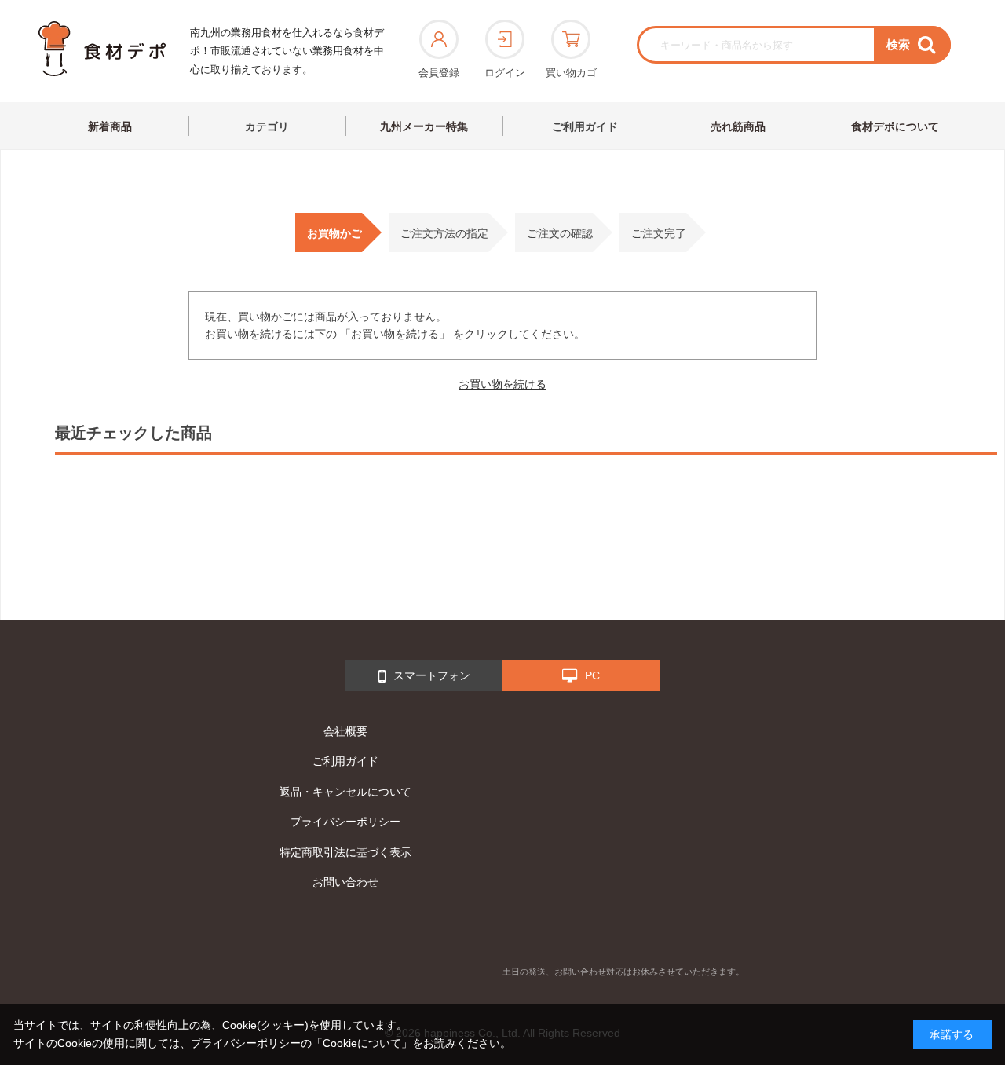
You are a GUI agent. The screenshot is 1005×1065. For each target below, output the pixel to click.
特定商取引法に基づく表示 (345, 852)
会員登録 (438, 73)
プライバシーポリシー (345, 821)
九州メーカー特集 (424, 126)
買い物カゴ (571, 73)
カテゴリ (267, 126)
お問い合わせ (345, 882)
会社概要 (345, 731)
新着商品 (110, 126)
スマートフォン (431, 675)
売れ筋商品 (738, 126)
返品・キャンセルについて (345, 791)
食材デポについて (895, 126)
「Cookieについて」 (362, 1043)
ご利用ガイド (585, 126)
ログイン (504, 73)
